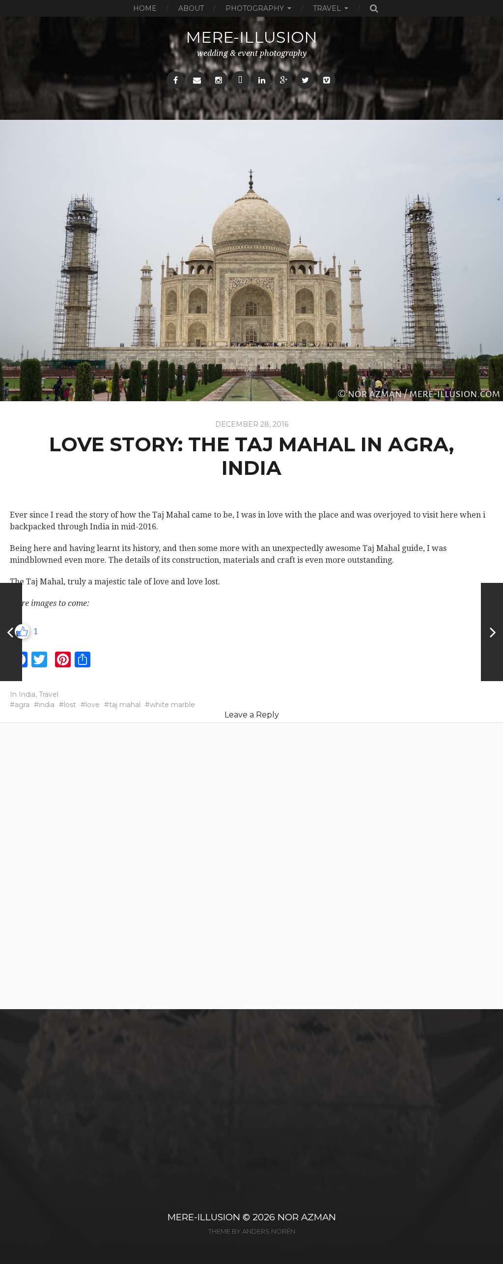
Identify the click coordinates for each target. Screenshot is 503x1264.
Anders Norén (268, 1231)
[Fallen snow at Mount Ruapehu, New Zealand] (11, 632)
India (27, 694)
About (191, 8)
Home (145, 8)
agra (22, 704)
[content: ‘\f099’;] (305, 80)
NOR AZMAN (307, 1217)
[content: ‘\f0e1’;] (262, 80)
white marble (172, 704)
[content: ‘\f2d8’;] (240, 80)
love (92, 704)
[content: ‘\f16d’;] (218, 80)
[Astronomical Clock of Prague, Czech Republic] (492, 632)
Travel (327, 8)
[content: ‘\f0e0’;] (197, 80)
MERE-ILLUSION (204, 1217)
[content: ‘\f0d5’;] (283, 80)
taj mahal (124, 704)
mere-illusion (251, 37)
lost (70, 704)
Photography (254, 8)
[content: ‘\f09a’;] (175, 80)
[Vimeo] (326, 80)
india (47, 704)
